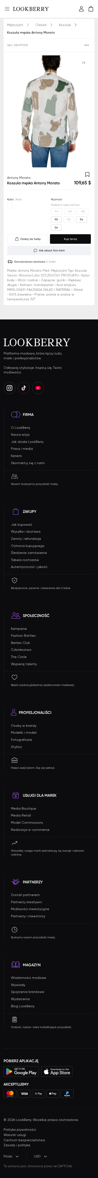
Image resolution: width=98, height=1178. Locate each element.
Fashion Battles (23, 635)
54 (81, 219)
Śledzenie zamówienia (29, 553)
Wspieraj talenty (24, 664)
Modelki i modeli (24, 732)
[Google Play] (21, 1071)
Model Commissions (27, 822)
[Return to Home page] (31, 9)
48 (83, 211)
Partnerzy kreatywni (26, 902)
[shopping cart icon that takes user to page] (90, 9)
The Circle (19, 657)
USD (37, 1156)
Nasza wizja (20, 434)
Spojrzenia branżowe (27, 992)
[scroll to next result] (83, 111)
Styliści (16, 747)
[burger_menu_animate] (7, 8)
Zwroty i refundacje (26, 539)
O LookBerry (20, 428)
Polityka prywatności (20, 1129)
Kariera (16, 456)
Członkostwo (21, 650)
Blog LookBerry (22, 1006)
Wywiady (18, 985)
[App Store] (57, 1071)
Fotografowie (21, 740)
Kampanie (19, 629)
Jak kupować (21, 524)
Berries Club (20, 643)
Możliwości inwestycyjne (30, 909)
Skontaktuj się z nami (28, 463)
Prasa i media (22, 449)
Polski (8, 1156)
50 (56, 219)
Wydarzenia (20, 999)
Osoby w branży (23, 725)
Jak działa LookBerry (27, 442)
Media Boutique (23, 808)
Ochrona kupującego (27, 546)
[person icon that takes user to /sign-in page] (81, 9)
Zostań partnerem (25, 895)
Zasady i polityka (17, 1145)
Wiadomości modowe (28, 978)
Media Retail (21, 815)
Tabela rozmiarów (25, 560)
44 (57, 211)
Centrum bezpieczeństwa (24, 1140)
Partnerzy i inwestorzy (28, 916)
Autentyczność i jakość (29, 567)
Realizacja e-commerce (30, 830)
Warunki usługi (15, 1135)
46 (70, 211)
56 (56, 227)
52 (68, 219)
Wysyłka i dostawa (25, 531)
